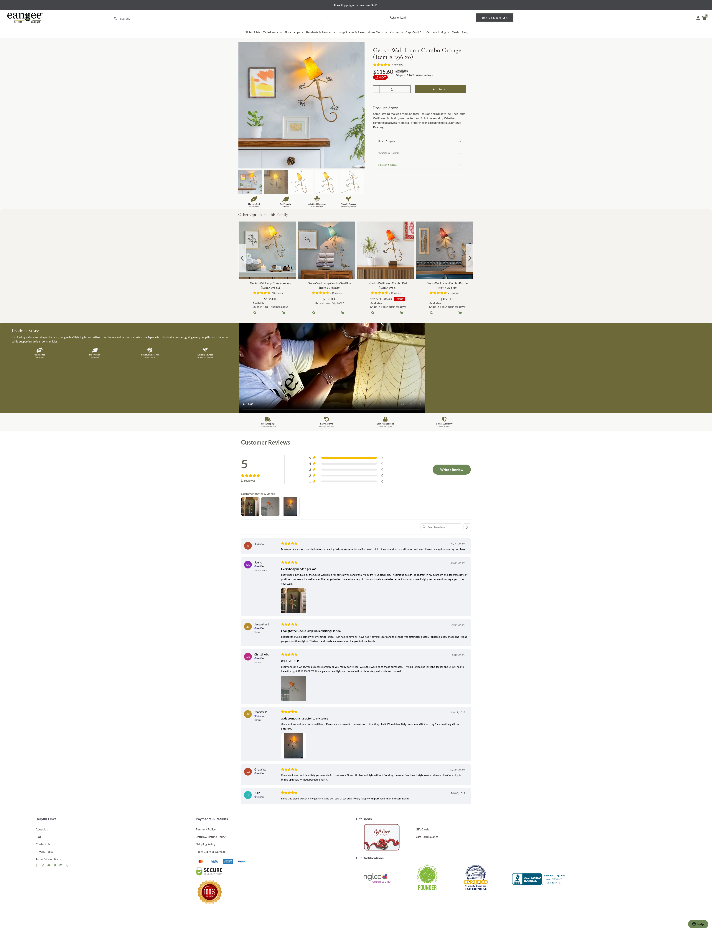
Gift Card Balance (427, 836)
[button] (419, 141)
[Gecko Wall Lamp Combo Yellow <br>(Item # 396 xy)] (267, 250)
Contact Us (43, 844)
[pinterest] (55, 865)
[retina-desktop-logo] (25, 13)
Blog (38, 836)
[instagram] (43, 865)
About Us (42, 829)
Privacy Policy (44, 851)
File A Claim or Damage (210, 851)
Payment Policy (206, 829)
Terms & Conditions (48, 859)
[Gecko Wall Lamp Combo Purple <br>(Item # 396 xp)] (444, 250)
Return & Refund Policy (210, 836)
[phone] (67, 865)
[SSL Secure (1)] (210, 867)
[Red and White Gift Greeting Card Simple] (382, 825)
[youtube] (48, 865)
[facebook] (37, 865)
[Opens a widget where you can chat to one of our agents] (698, 924)
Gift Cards (422, 829)
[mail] (61, 865)
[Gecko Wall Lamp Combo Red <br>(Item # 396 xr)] (385, 250)
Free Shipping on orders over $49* (356, 5)
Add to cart (440, 89)
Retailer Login (398, 17)
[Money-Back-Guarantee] (210, 879)
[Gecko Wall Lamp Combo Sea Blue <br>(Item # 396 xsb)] (326, 250)
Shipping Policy (205, 844)
